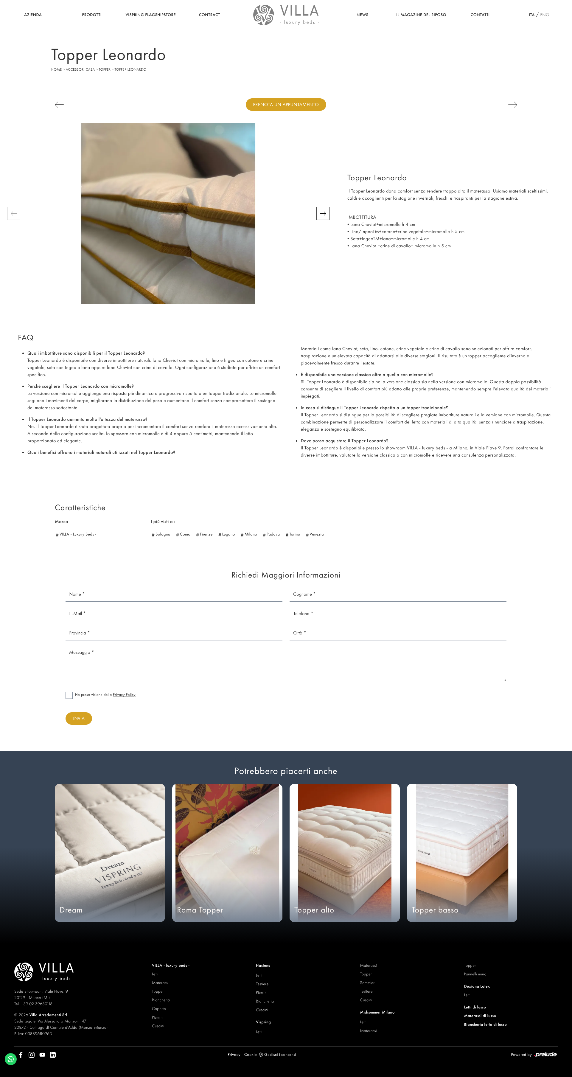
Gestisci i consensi (280, 1054)
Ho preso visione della (105, 694)
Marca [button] (61, 521)
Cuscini (158, 1026)
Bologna (163, 534)
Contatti (480, 15)
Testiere (262, 984)
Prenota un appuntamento (286, 104)
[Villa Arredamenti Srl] (286, 14)
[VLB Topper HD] (481, 104)
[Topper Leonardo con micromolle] (168, 213)
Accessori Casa (80, 69)
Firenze (206, 534)
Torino (295, 534)
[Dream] (90, 104)
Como (185, 534)
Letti (155, 974)
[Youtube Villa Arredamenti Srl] (41, 1054)
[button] (13, 213)
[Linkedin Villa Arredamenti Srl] (51, 1054)
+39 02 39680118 (37, 1004)
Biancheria (161, 1000)
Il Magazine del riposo (421, 15)
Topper (105, 69)
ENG (544, 15)
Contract (209, 15)
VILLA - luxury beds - (78, 534)
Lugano (228, 534)
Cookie (250, 1054)
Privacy (234, 1054)
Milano (251, 534)
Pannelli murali (476, 974)
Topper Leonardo (131, 69)
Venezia (317, 534)
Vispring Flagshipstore (150, 15)
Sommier (367, 983)
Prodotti (92, 15)
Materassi (160, 983)
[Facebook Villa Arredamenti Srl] (19, 1054)
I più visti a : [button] (163, 521)
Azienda (33, 15)
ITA (532, 15)
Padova (273, 534)
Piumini (158, 1017)
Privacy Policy (124, 694)
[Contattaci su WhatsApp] (11, 1058)
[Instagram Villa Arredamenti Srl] (30, 1054)
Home (56, 69)
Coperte (159, 1008)
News (363, 15)
